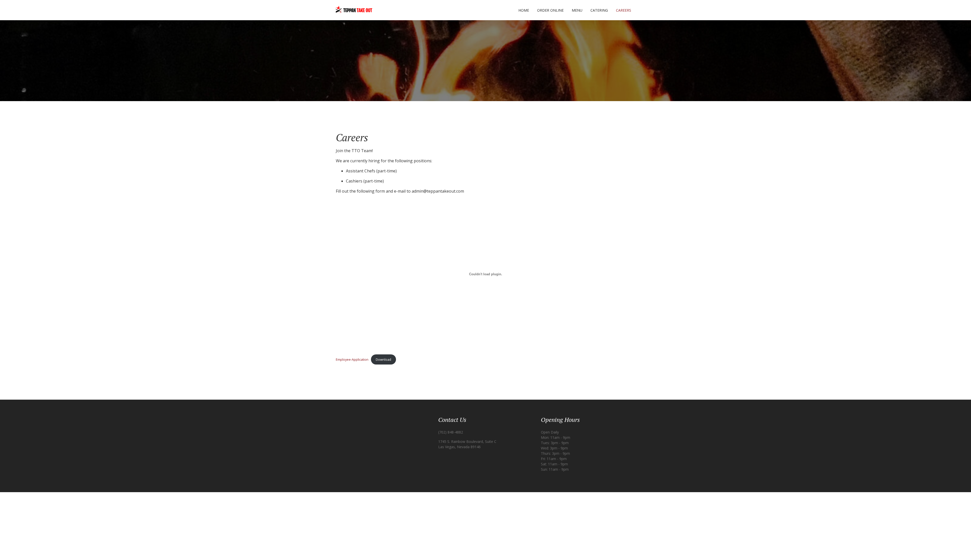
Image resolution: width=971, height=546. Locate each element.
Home (523, 10)
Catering (599, 10)
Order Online (550, 10)
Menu (577, 10)
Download (383, 359)
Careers (623, 10)
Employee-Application (352, 359)
